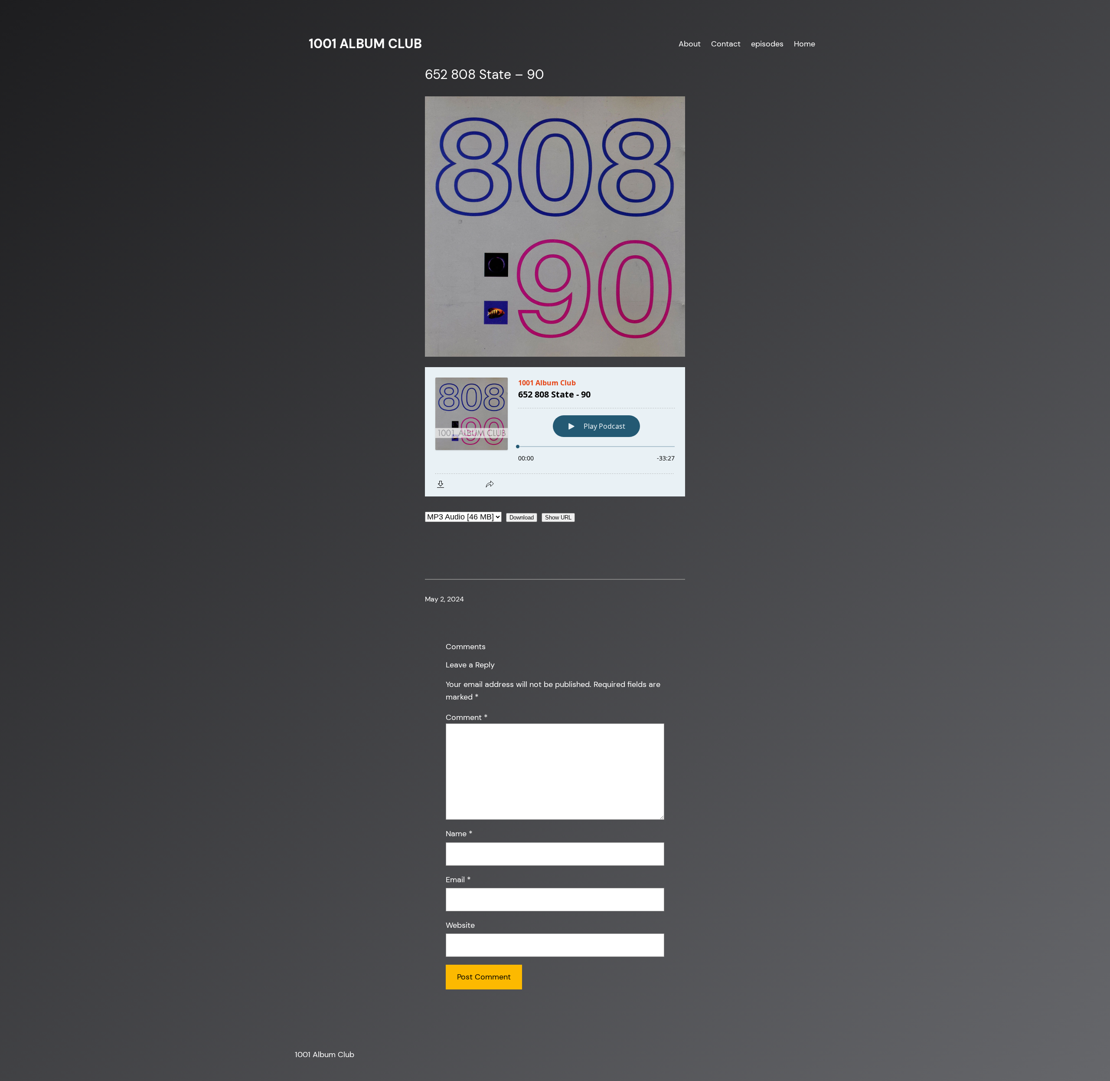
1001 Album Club (365, 43)
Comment (467, 717)
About (690, 44)
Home (804, 44)
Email (458, 879)
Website (460, 925)
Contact (726, 44)
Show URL (558, 517)
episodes (767, 44)
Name (459, 833)
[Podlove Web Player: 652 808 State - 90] (555, 431)
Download (521, 517)
